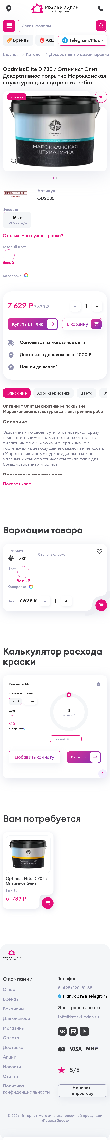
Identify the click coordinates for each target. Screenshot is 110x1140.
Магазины (14, 1028)
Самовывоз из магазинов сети (52, 342)
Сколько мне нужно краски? (33, 235)
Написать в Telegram (85, 996)
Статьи (10, 1076)
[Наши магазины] (8, 8)
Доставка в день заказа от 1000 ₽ (55, 354)
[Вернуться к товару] (102, 773)
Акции (9, 1057)
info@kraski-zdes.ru (78, 1017)
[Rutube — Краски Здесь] (73, 1031)
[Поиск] (102, 25)
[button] (54, 178)
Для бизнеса (16, 1018)
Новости (12, 1066)
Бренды (11, 999)
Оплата (11, 1037)
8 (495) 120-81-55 (75, 988)
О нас (9, 989)
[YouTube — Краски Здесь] (84, 1031)
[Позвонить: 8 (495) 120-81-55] (100, 8)
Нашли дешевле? (39, 367)
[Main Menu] (9, 26)
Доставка (13, 1047)
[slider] (69, 694)
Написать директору (82, 1090)
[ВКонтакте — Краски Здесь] (62, 1031)
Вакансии (13, 1009)
